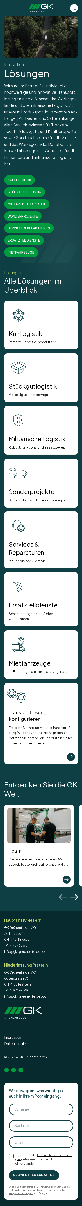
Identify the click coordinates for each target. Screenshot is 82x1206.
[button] (41, 37)
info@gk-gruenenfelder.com (27, 951)
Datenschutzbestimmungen (39, 1189)
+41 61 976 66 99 (16, 990)
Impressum (13, 1037)
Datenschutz (15, 1043)
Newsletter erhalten (34, 1175)
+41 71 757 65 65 (15, 945)
